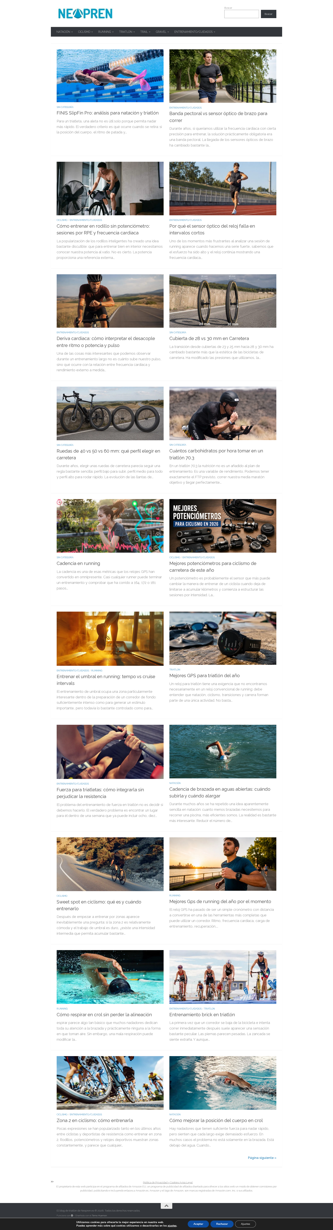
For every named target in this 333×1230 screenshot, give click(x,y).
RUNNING (104, 31)
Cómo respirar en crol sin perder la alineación (104, 1014)
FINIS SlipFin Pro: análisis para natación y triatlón (108, 113)
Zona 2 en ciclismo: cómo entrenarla (95, 1120)
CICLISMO (84, 31)
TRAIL (144, 31)
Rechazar (222, 1224)
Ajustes (245, 1224)
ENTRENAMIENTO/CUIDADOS (193, 31)
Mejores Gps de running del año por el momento (220, 901)
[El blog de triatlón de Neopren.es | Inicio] (85, 13)
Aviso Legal (186, 1182)
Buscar (228, 7)
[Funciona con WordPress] (72, 1215)
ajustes (172, 1225)
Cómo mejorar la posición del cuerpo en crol (216, 1120)
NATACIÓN (63, 31)
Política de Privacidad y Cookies (161, 1182)
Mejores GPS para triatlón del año (204, 675)
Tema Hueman (99, 1215)
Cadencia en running (78, 563)
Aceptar (198, 1224)
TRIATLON (125, 31)
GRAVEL (161, 31)
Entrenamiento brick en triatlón (202, 1014)
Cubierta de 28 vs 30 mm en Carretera (209, 338)
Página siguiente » (262, 1158)
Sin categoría (65, 107)
